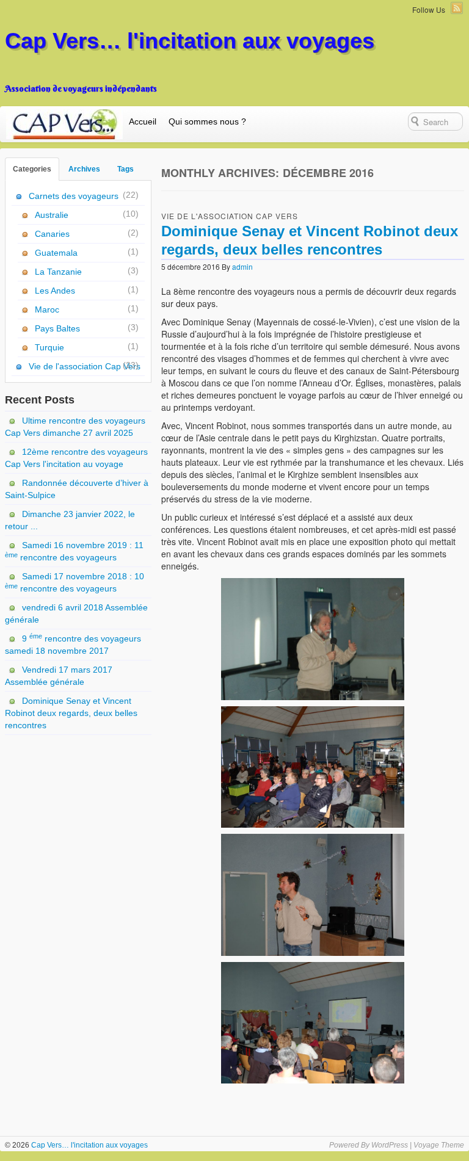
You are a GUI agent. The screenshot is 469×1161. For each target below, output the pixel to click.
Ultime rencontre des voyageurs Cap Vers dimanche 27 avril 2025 (75, 427)
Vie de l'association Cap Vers (229, 216)
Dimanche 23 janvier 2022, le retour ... (70, 520)
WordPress (389, 1145)
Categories (32, 169)
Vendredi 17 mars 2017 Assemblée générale (58, 676)
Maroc (47, 309)
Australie (51, 215)
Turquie (49, 347)
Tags (125, 169)
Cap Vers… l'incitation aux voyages (189, 40)
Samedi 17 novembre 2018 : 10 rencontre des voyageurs (74, 582)
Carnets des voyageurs (73, 196)
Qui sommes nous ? (207, 121)
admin (242, 266)
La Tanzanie (58, 272)
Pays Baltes (57, 328)
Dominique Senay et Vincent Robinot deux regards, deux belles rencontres (71, 713)
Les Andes (55, 290)
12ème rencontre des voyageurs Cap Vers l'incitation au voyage (76, 458)
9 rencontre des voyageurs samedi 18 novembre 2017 (73, 644)
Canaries (52, 234)
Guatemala (56, 253)
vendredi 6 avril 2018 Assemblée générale (76, 613)
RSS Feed (457, 8)
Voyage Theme (438, 1145)
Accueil (142, 121)
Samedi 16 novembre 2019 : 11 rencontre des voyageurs (74, 551)
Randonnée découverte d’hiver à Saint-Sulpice (76, 489)
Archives (84, 169)
